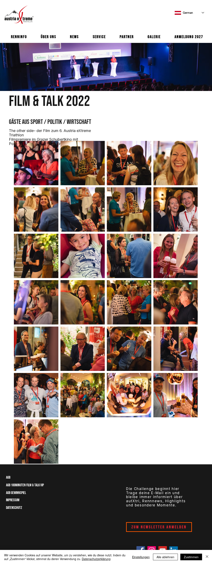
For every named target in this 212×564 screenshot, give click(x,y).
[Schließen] (207, 557)
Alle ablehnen (165, 557)
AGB (9, 477)
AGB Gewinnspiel (16, 493)
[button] (19, 37)
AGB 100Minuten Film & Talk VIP (25, 485)
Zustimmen (191, 557)
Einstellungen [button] (141, 557)
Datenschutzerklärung (96, 559)
